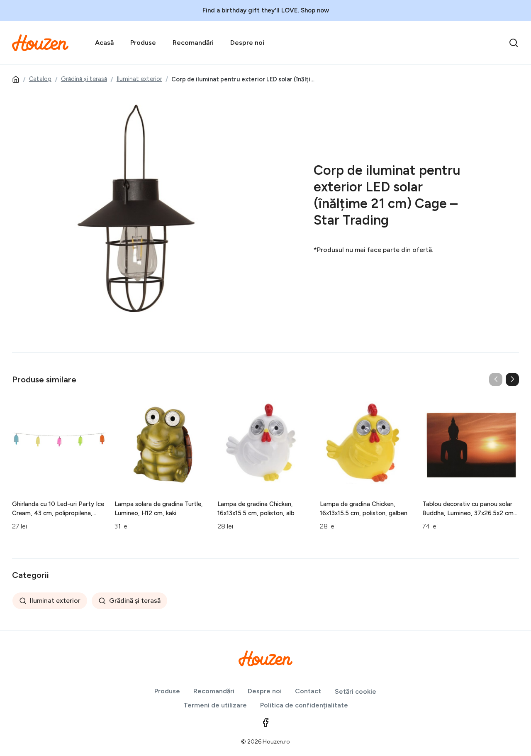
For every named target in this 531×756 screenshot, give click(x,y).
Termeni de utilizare (215, 705)
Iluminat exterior (139, 79)
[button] (512, 379)
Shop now (315, 10)
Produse (143, 42)
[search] (513, 42)
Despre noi (247, 42)
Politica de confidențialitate (304, 705)
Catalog (40, 79)
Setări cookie (355, 691)
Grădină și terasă (84, 79)
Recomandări (193, 42)
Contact (308, 691)
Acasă (104, 42)
